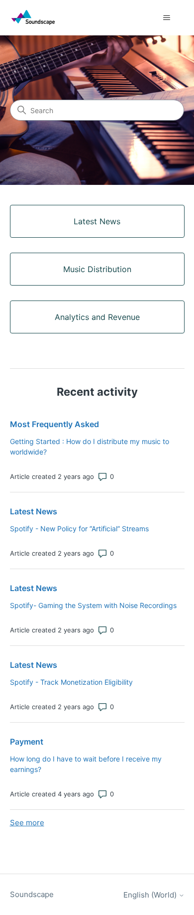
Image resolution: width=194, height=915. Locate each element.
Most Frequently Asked (54, 424)
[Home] (33, 17)
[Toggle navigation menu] (167, 18)
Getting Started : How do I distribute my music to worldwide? (89, 446)
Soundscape (32, 894)
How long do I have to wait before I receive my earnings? (86, 764)
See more (27, 822)
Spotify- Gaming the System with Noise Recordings (93, 605)
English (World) (151, 895)
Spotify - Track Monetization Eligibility (71, 682)
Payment (26, 742)
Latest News (33, 511)
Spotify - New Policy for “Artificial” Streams (79, 528)
